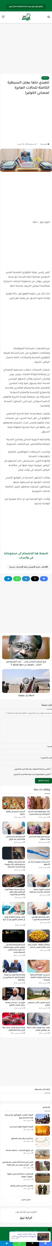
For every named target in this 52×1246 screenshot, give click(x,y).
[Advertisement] (26, 48)
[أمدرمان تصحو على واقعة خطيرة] (13, 802)
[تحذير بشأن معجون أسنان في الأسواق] (38, 853)
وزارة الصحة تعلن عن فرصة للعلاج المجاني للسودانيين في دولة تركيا (14, 977)
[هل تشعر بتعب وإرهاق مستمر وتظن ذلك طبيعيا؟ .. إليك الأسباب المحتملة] (13, 853)
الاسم (49, 747)
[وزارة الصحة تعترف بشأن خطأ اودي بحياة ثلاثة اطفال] (13, 1019)
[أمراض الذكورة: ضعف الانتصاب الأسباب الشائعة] (38, 880)
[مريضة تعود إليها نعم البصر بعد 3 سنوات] (38, 828)
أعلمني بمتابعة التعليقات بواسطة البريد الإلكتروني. (32, 769)
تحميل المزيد (26, 1200)
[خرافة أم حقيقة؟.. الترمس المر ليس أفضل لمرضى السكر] (38, 936)
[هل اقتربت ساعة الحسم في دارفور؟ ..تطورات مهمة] (42, 1178)
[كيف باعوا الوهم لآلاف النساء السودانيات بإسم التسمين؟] (38, 802)
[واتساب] (17, 578)
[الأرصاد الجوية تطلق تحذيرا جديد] (42, 1131)
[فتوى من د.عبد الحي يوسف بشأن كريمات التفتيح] (13, 993)
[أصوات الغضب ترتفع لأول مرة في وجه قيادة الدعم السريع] (42, 1119)
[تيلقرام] (8, 578)
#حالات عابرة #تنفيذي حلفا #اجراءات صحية (28, 567)
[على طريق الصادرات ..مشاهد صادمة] (42, 1154)
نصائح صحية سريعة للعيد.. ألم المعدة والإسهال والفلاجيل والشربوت (14, 892)
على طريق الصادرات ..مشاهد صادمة (19, 1150)
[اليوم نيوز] (26, 17)
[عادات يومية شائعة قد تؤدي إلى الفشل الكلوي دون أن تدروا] (13, 908)
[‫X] (35, 578)
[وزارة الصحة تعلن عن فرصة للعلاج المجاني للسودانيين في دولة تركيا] (13, 966)
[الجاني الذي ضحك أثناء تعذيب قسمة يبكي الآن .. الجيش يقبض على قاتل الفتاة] (42, 1166)
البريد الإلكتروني (46, 758)
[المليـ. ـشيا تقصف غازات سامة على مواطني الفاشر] (38, 1019)
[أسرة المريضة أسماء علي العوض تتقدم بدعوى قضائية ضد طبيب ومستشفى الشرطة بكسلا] (13, 936)
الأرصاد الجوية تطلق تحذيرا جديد (21, 1127)
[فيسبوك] (44, 578)
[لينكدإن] (26, 578)
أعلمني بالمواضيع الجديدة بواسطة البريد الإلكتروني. (31, 774)
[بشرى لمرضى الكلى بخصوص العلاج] (38, 993)
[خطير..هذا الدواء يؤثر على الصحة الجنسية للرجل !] (38, 908)
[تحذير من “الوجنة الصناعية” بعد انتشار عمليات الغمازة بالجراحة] (38, 966)
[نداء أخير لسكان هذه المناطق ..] (42, 1142)
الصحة (45, 78)
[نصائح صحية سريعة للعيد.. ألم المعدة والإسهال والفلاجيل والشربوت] (13, 880)
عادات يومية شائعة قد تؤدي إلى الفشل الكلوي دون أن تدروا (14, 919)
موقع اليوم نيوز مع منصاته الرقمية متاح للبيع (26, 7)
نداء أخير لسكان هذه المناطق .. (21, 1139)
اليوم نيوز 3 (43, 144)
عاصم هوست (23, 1236)
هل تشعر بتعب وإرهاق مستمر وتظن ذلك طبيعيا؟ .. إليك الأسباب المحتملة (14, 864)
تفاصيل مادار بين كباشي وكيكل (21, 1186)
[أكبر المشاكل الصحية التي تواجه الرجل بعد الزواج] (13, 828)
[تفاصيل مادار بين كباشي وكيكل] (42, 1190)
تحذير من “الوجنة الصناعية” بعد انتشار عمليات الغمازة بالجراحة (40, 977)
